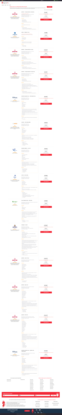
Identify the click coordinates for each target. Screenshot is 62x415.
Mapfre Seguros (38, 406)
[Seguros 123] (31, 2)
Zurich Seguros (46, 403)
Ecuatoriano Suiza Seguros (55, 403)
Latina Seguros (46, 406)
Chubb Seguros (38, 403)
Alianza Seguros (56, 401)
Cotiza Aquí (27, 410)
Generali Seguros (46, 401)
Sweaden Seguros (37, 401)
